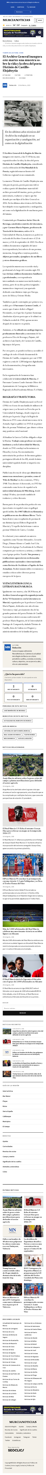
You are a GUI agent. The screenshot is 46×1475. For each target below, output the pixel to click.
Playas (5, 1101)
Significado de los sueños (12, 1162)
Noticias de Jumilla (9, 1371)
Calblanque (7, 1116)
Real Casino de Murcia (12, 735)
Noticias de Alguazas (32, 1357)
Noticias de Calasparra (32, 1347)
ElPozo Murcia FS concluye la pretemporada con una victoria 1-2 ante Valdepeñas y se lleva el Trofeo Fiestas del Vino (22, 881)
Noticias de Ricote (31, 1387)
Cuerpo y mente (8, 1156)
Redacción (12, 85)
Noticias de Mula (8, 1397)
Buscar (32, 7)
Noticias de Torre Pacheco (11, 1356)
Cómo (5, 1172)
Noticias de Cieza (8, 1347)
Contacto (23, 1465)
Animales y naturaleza (11, 1167)
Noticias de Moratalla (32, 1360)
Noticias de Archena (9, 1391)
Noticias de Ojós (30, 1399)
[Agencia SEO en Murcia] (16, 1449)
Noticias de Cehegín (9, 1400)
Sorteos (20, 7)
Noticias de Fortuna (31, 1354)
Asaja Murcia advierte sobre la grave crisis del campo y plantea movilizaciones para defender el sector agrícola (22, 781)
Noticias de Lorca (8, 1332)
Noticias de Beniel (31, 1344)
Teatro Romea (29, 735)
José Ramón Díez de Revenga (14, 711)
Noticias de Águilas (9, 1353)
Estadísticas (16, 1440)
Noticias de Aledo (30, 1393)
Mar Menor (6, 1096)
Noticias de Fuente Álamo (33, 1329)
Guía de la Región (24, 739)
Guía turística (8, 1091)
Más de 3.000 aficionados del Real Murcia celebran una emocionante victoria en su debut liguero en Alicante (22, 931)
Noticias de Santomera (32, 1326)
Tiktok (34, 1437)
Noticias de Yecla (8, 1350)
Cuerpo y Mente (31, 1427)
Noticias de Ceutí (30, 1350)
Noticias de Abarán (31, 1338)
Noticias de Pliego (31, 1375)
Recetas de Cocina (11, 1430)
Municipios (6, 1121)
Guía (12, 7)
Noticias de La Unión (9, 1394)
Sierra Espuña (8, 1111)
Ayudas (5, 1141)
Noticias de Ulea (30, 1396)
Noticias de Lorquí (31, 1363)
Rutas (5, 1106)
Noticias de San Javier (10, 1359)
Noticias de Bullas (31, 1341)
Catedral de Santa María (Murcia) (17, 731)
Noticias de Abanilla (31, 1366)
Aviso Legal (15, 1465)
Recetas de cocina (9, 1151)
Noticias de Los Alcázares (33, 1323)
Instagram (17, 1437)
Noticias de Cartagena (10, 1329)
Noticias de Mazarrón (10, 1344)
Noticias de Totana (9, 1362)
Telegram (26, 1437)
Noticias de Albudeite (32, 1390)
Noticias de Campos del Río (34, 1384)
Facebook (8, 1437)
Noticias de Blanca (31, 1369)
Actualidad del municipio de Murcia (17, 721)
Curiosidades (8, 1146)
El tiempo (6, 1126)
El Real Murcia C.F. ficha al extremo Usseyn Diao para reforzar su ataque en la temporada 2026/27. (22, 831)
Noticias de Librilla (31, 1372)
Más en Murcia (9, 739)
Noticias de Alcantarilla (10, 1341)
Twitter (7, 1440)
